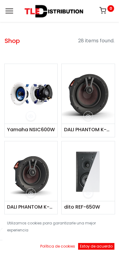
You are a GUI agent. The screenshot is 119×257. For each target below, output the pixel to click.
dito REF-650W (82, 207)
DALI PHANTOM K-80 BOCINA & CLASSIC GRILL (88, 129)
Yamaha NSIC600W (31, 129)
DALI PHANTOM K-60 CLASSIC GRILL (31, 207)
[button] (31, 116)
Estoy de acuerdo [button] (96, 246)
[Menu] (9, 11)
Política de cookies (57, 246)
